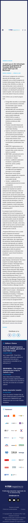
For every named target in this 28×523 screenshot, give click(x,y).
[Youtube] (14, 500)
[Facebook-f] (23, 30)
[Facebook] (10, 500)
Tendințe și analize (7, 60)
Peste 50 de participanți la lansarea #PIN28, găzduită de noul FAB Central (14, 349)
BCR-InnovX (6, 76)
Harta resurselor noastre (12, 390)
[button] (9, 335)
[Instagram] (25, 30)
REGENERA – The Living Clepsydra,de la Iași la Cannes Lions (12, 370)
